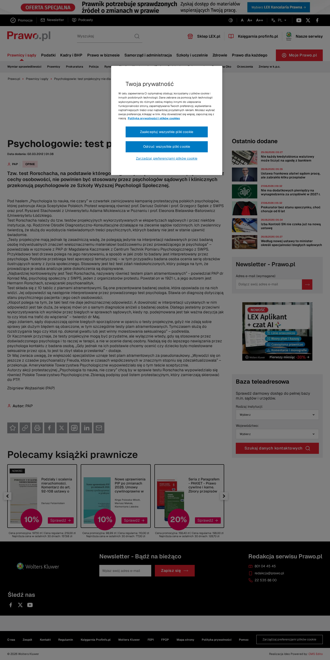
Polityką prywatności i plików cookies (154, 118)
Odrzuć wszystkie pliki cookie (166, 146)
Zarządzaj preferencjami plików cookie (166, 158)
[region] (166, 120)
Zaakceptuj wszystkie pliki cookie (166, 132)
